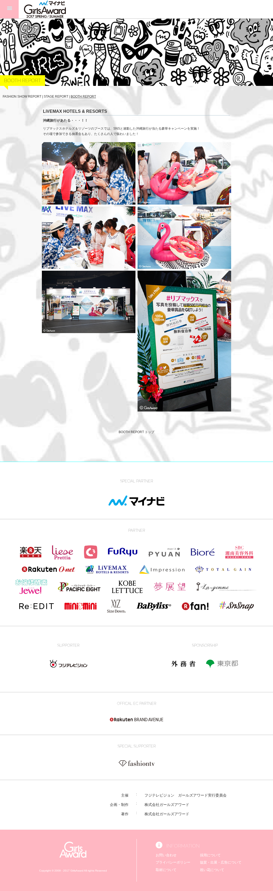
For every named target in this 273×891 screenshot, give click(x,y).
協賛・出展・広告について (221, 862)
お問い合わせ (166, 855)
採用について (210, 855)
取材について (166, 870)
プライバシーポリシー (173, 862)
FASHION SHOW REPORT (22, 96)
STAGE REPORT (56, 96)
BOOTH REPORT (83, 96)
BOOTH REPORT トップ (136, 432)
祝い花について (212, 870)
